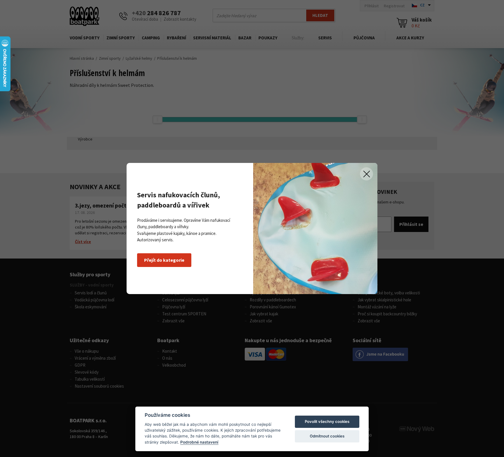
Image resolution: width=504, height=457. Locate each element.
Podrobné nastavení (199, 442)
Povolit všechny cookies (327, 421)
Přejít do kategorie (164, 260)
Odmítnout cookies (327, 436)
